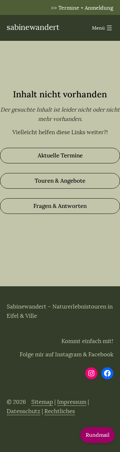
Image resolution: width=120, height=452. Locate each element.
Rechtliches (59, 411)
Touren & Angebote (60, 180)
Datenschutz (23, 411)
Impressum (71, 402)
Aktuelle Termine (60, 155)
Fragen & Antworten (60, 206)
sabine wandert (33, 27)
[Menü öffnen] (102, 28)
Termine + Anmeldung (85, 8)
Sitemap (42, 402)
